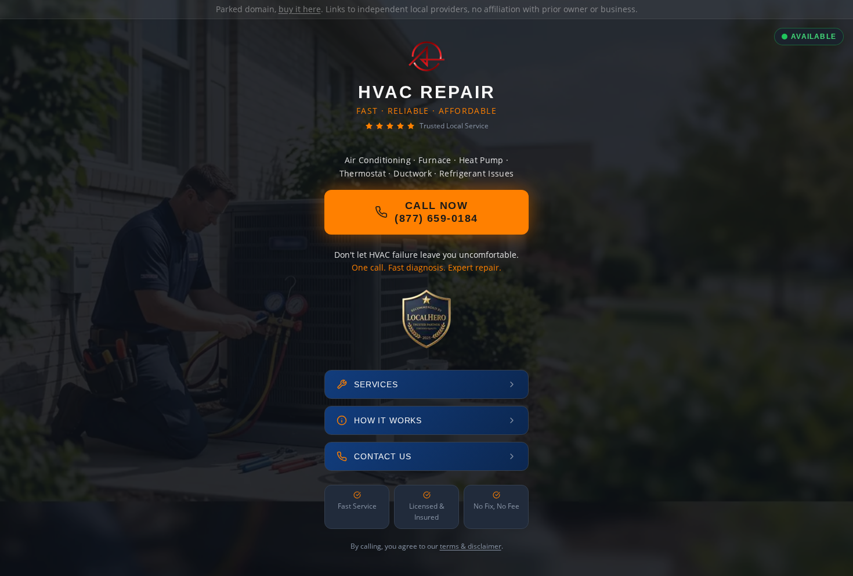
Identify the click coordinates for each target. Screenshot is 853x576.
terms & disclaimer (470, 546)
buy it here (300, 9)
